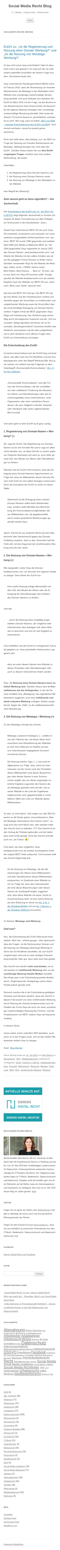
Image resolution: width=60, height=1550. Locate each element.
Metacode (34, 1066)
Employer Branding (12, 1429)
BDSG (26, 1339)
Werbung (46, 1070)
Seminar (33, 1362)
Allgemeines (9, 1403)
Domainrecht (9, 1059)
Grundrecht (50, 1353)
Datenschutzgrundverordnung (18, 1349)
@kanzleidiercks (41, 1225)
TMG (42, 1367)
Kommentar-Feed (11, 1522)
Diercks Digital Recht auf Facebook (19, 1254)
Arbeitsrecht (12, 1339)
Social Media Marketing (14, 1470)
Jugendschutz (10, 1444)
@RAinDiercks (44, 1210)
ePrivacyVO (9, 1433)
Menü (30, 20)
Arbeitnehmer (30, 1335)
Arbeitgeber (12, 1335)
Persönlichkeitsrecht (36, 1357)
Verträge (7, 1485)
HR (5, 1355)
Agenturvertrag (9, 1333)
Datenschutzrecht (44, 1349)
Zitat (51, 1374)
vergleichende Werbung (30, 1070)
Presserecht (9, 1455)
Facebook (38, 1352)
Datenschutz (33, 1342)
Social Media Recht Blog (30, 6)
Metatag (44, 1066)
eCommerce (9, 1425)
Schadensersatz (22, 1361)
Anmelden (8, 1514)
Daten (18, 1344)
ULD (47, 1368)
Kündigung (38, 1355)
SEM (11, 1070)
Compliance (10, 1343)
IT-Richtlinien (29, 1355)
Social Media (46, 1361)
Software (8, 1474)
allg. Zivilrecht (10, 1396)
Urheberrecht (29, 1370)
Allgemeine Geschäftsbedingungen (28, 1333)
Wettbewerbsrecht (30, 1059)
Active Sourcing (33, 1330)
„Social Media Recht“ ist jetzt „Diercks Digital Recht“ (27, 1293)
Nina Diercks (16, 1048)
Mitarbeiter (17, 1358)
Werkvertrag (9, 1488)
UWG (43, 1370)
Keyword (13, 1066)
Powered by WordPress (13, 1544)
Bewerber (35, 1339)
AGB (43, 1331)
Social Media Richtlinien (21, 1367)
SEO (18, 1059)
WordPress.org (10, 1526)
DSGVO (10, 1352)
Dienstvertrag (10, 1418)
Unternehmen (11, 1370)
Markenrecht (23, 1066)
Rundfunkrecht (10, 1459)
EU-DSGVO (9, 1437)
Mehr (34, 1191)
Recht (8, 1361)
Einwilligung (24, 1352)
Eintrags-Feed (10, 1518)
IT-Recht (7, 1440)
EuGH (18, 1063)
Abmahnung (14, 1330)
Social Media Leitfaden (43, 1365)
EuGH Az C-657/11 (30, 1063)
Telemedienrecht (11, 1477)
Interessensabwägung (15, 1355)
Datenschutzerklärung (16, 1346)
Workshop (45, 1374)
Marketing (7, 1358)
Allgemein (8, 1399)
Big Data (44, 1339)
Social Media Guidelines (18, 1364)
